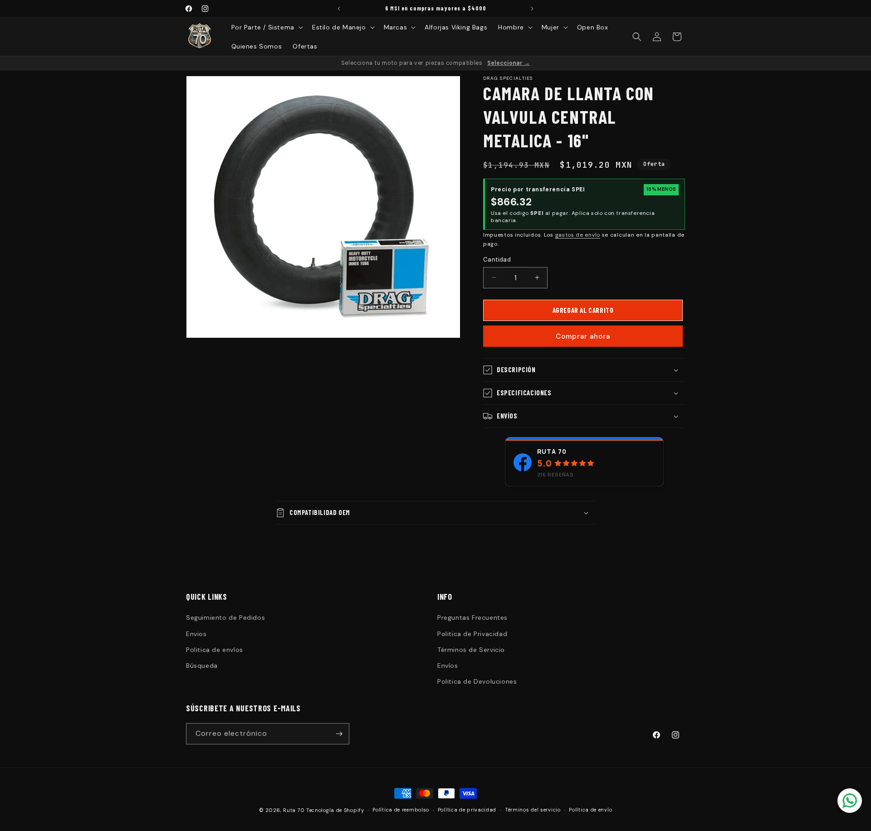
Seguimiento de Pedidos (225, 617)
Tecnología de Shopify (335, 810)
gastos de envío (578, 234)
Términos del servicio (533, 810)
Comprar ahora (583, 336)
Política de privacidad (467, 810)
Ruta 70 (552, 451)
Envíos (447, 665)
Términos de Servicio (471, 650)
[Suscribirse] (339, 733)
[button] (266, 27)
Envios (196, 634)
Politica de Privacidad (472, 634)
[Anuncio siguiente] (532, 8)
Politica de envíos (214, 650)
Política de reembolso (400, 810)
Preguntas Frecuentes (472, 617)
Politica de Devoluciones (477, 681)
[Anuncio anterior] (339, 8)
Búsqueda (202, 665)
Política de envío (590, 810)
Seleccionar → (508, 63)
